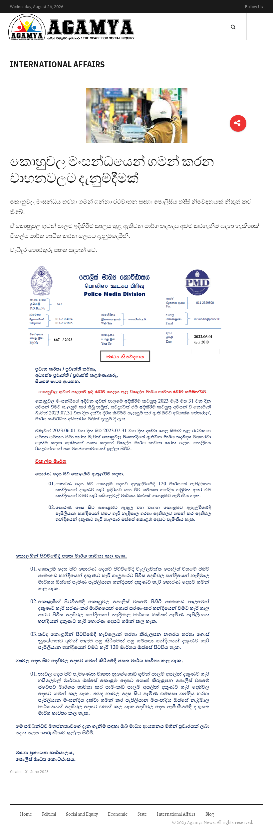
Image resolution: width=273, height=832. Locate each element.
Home (26, 814)
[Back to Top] (256, 804)
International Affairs (176, 814)
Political (49, 814)
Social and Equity (82, 814)
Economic (118, 814)
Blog (209, 814)
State (142, 814)
